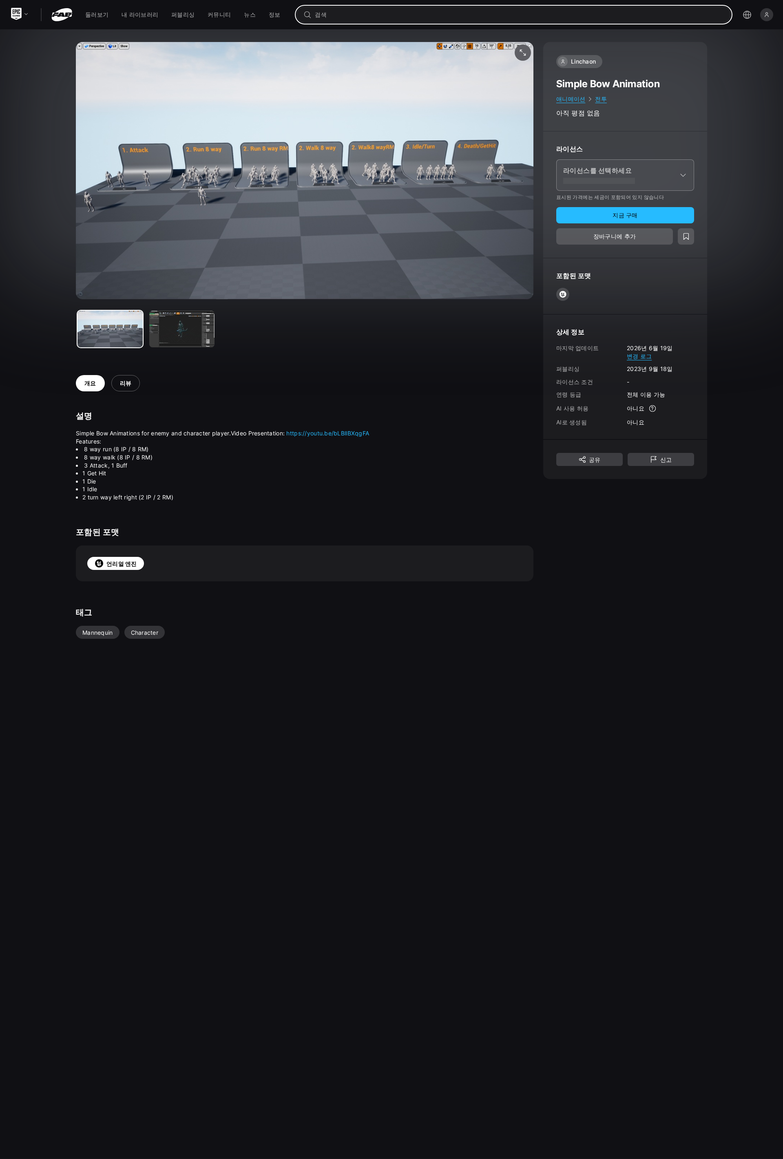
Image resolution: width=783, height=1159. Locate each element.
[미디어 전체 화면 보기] (523, 52)
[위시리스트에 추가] (686, 236)
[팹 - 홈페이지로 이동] (61, 14)
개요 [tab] (90, 383)
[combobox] (519, 15)
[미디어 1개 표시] (182, 329)
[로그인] (766, 14)
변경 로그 (639, 355)
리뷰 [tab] (126, 383)
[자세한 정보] (652, 408)
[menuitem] (97, 14)
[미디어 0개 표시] (110, 329)
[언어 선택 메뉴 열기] (747, 14)
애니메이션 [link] (570, 98)
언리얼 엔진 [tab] (121, 563)
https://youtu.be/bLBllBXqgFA (327, 433)
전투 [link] (601, 98)
